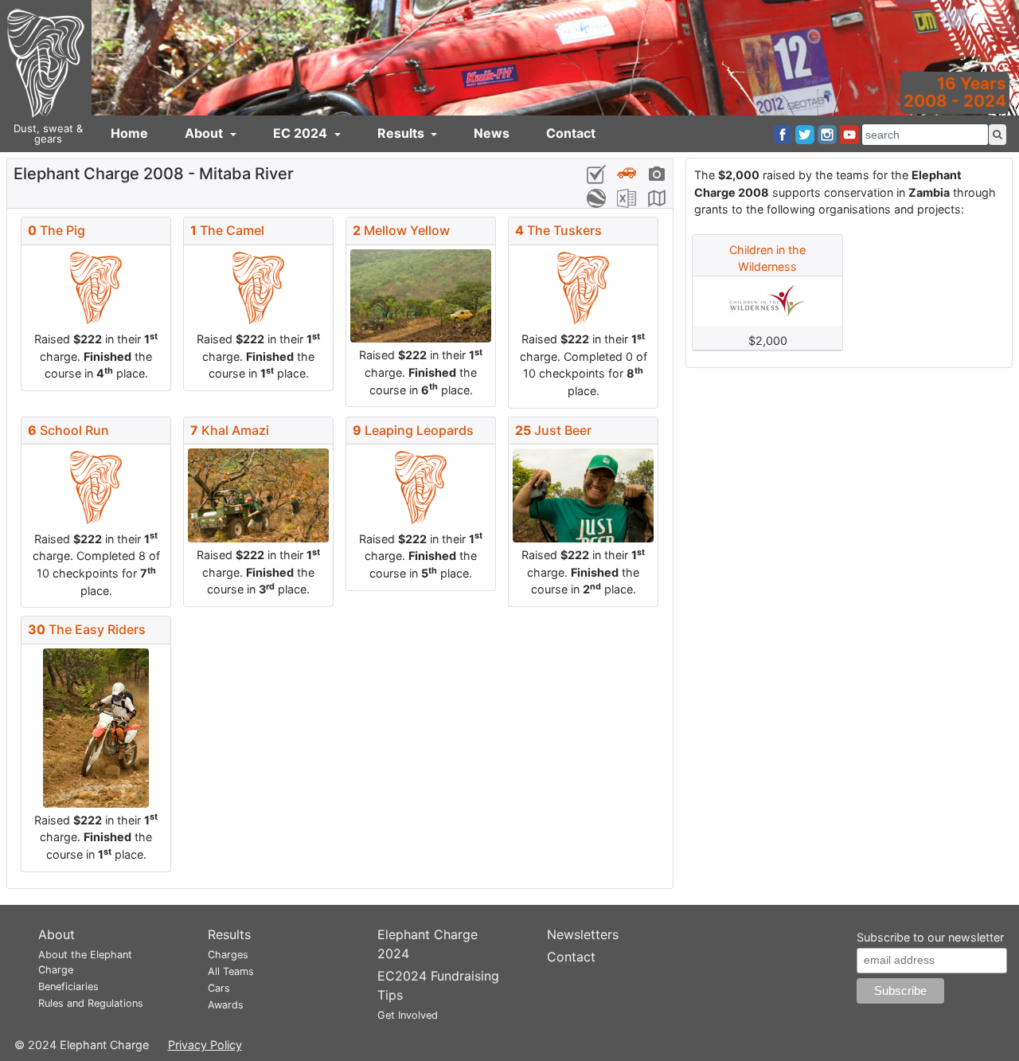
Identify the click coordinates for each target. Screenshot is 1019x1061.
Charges (228, 955)
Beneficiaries (68, 986)
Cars (219, 988)
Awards (226, 1005)
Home (129, 133)
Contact (570, 133)
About (205, 133)
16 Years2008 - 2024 (955, 92)
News (492, 133)
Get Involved (407, 1015)
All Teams (231, 971)
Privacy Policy (205, 1044)
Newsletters (583, 934)
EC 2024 (301, 133)
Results (402, 133)
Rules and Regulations (90, 1003)
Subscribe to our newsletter (930, 937)
